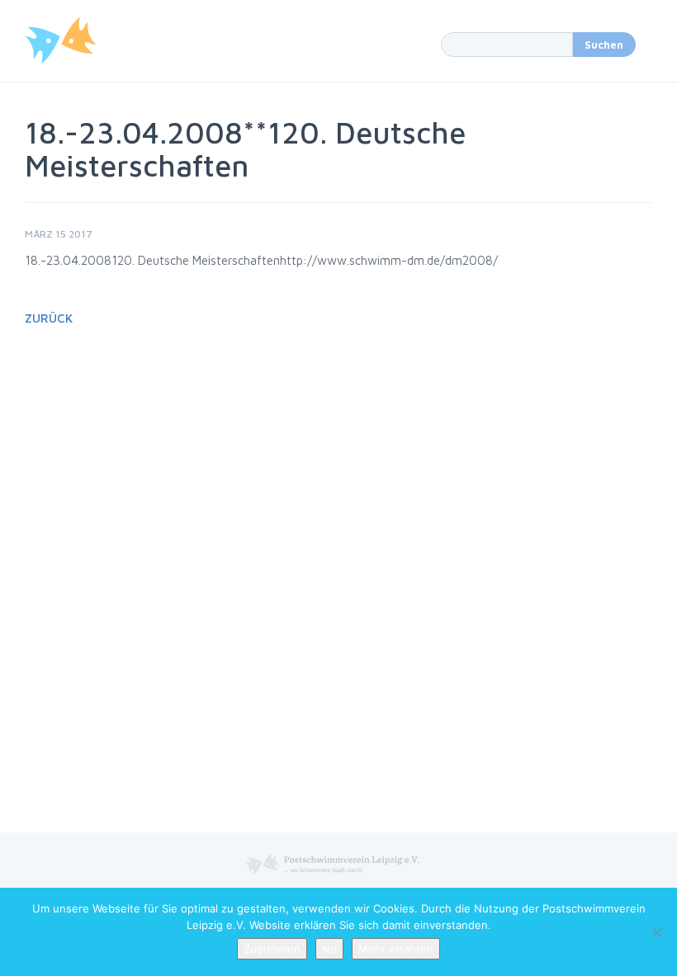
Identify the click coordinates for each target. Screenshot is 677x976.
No (329, 948)
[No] (656, 932)
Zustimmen (272, 948)
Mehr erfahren (395, 948)
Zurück (49, 318)
